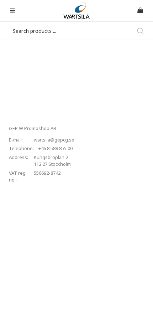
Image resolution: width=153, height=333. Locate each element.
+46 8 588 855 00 (55, 148)
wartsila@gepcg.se (54, 139)
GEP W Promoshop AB (32, 128)
